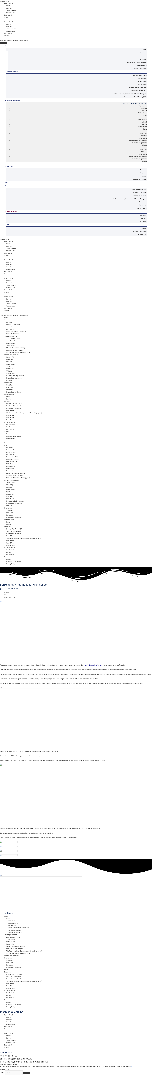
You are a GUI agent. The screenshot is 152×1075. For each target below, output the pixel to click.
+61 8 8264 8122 (8, 1055)
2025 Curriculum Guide (13, 338)
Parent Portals (8, 3)
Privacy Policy (142, 234)
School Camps (143, 138)
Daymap (8, 6)
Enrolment (8, 186)
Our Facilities (143, 59)
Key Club (144, 110)
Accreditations (142, 56)
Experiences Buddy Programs (138, 140)
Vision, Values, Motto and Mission (137, 62)
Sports (145, 115)
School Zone (143, 202)
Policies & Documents (140, 68)
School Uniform (142, 208)
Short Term (143, 170)
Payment (9, 8)
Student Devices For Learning (138, 87)
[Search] (26, 1073)
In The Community (11, 211)
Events (7, 182)
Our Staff (144, 218)
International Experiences (139, 143)
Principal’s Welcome (141, 65)
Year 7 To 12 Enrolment (140, 192)
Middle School (142, 81)
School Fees (143, 205)
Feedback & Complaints (140, 231)
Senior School (142, 84)
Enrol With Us (8, 15)
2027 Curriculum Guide (140, 75)
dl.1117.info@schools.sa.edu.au (16, 1058)
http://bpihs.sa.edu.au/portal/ (93, 665)
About (145, 49)
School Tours (10, 410)
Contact (6, 17)
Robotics (144, 145)
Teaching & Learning (11, 71)
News (8, 396)
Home (7, 46)
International (9, 166)
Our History (143, 53)
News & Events (9, 394)
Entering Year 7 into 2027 (139, 189)
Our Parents (143, 221)
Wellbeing (144, 136)
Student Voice (142, 106)
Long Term (143, 173)
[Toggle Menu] (3, 43)
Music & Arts (143, 133)
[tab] (78, 592)
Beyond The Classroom (12, 100)
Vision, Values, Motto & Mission (16, 331)
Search (2, 1073)
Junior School (142, 78)
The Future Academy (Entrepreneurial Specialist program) (130, 94)
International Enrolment (140, 179)
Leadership (144, 108)
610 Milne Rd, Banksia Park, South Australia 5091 (25, 1061)
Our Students (143, 215)
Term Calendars (11, 10)
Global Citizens (142, 113)
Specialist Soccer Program (139, 90)
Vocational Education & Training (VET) (135, 97)
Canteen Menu (10, 13)
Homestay (144, 176)
